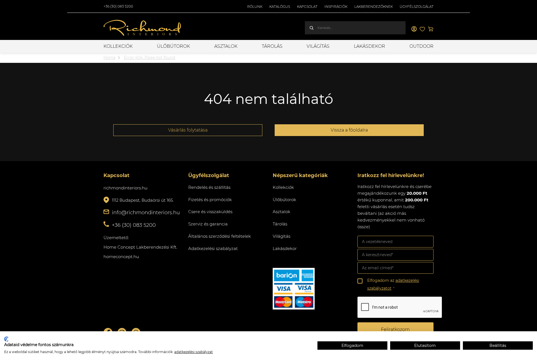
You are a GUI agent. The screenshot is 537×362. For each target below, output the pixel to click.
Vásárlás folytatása (188, 130)
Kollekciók (118, 46)
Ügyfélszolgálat (417, 6)
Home (109, 57)
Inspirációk (335, 6)
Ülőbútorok (173, 46)
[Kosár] (431, 29)
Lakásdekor (369, 46)
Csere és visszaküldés (210, 211)
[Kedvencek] (422, 29)
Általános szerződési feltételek (219, 236)
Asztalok (225, 46)
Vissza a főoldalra (349, 130)
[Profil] (414, 29)
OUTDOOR (421, 46)
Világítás (318, 46)
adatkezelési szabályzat (193, 352)
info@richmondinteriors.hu (146, 212)
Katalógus (279, 6)
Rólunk (254, 6)
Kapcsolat (307, 6)
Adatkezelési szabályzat (213, 248)
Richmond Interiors (142, 28)
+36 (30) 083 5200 (118, 6)
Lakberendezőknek (373, 6)
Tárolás (272, 46)
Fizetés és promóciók (210, 199)
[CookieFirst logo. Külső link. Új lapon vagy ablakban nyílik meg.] (6, 339)
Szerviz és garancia (208, 224)
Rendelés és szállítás (209, 187)
